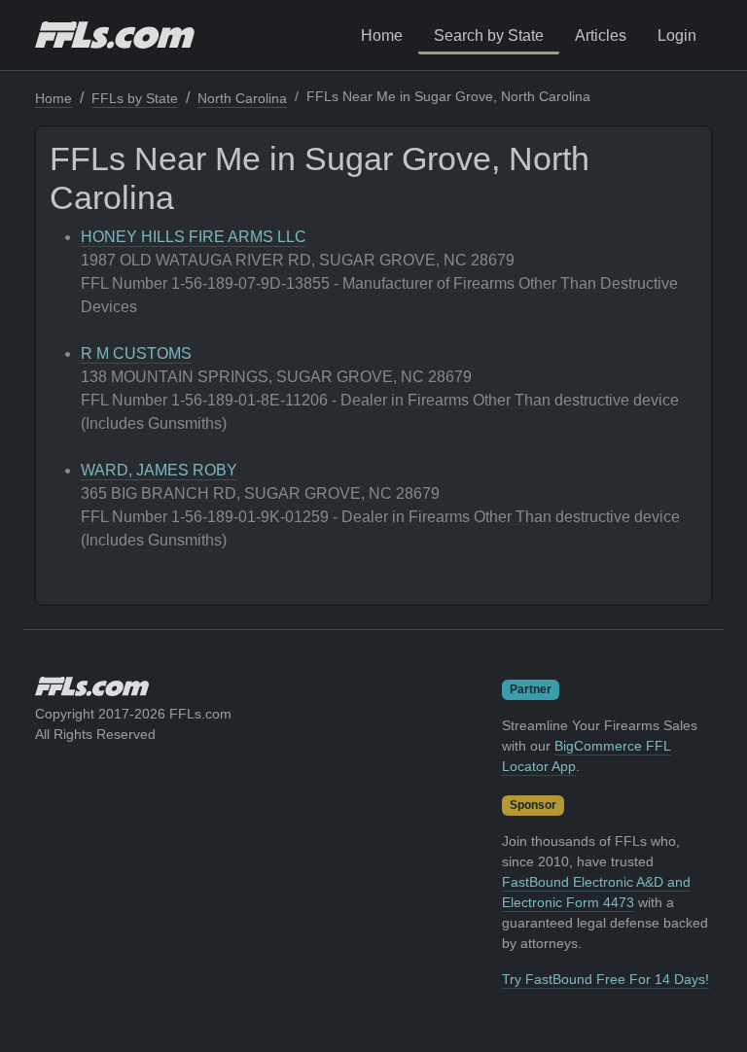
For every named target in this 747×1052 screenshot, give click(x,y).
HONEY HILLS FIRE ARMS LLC (193, 236)
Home (382, 35)
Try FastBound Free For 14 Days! (605, 979)
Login (677, 35)
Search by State (489, 35)
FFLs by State (134, 98)
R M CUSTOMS (136, 353)
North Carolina (242, 98)
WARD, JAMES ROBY (159, 470)
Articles (600, 35)
